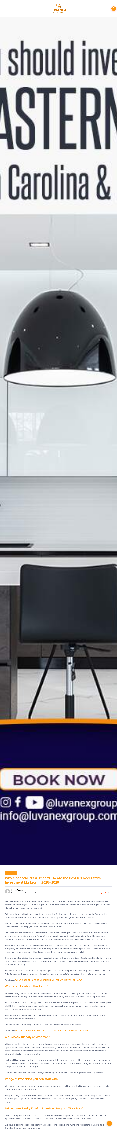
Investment (11, 873)
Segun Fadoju (17, 890)
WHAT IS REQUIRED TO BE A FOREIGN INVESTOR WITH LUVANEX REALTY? (48, 980)
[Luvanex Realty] (58, 8)
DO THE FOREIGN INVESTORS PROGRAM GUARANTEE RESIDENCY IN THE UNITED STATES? (56, 1030)
